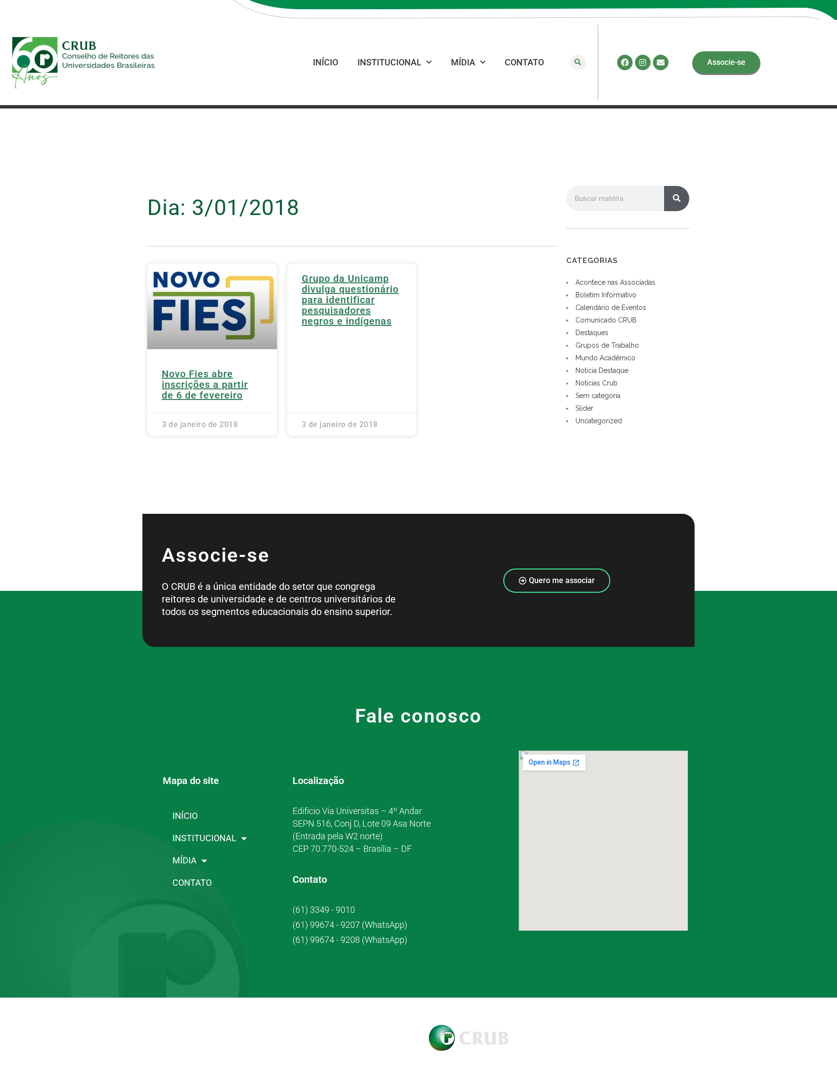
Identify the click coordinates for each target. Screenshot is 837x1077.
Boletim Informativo (605, 295)
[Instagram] (643, 62)
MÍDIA (463, 62)
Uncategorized (598, 421)
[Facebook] (625, 62)
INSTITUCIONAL (389, 62)
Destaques (591, 333)
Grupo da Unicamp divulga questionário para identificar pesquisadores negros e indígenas (350, 300)
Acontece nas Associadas (615, 282)
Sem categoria (597, 396)
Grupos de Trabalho (607, 345)
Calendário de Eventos (610, 307)
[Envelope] (660, 62)
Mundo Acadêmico (605, 358)
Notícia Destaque (601, 370)
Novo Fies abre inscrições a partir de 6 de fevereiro (205, 384)
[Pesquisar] (676, 198)
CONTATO (524, 62)
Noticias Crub (596, 383)
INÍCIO (325, 62)
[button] (578, 62)
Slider (584, 408)
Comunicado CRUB (605, 320)
